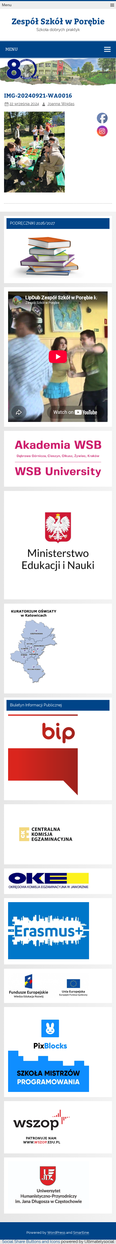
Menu (7, 5)
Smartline (81, 1233)
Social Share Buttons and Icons (31, 1241)
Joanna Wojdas (60, 104)
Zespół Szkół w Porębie (58, 20)
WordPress (56, 1233)
